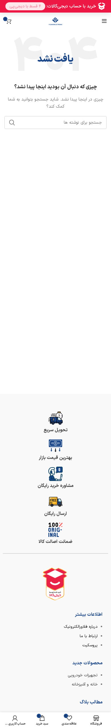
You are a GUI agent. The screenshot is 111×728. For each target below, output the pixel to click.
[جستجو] (12, 122)
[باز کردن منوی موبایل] (104, 21)
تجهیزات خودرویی (83, 675)
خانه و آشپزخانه (85, 684)
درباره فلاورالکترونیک (81, 627)
